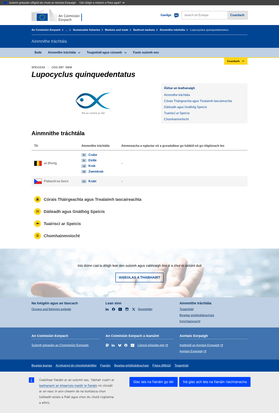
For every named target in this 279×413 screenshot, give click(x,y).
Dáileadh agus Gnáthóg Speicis (185, 107)
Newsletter (145, 309)
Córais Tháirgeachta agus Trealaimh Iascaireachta (198, 101)
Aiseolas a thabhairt (139, 277)
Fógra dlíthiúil (161, 365)
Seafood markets (144, 29)
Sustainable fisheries (86, 29)
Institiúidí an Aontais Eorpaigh (200, 345)
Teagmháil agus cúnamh (104, 52)
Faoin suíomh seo (146, 52)
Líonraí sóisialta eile (151, 345)
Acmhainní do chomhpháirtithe (76, 365)
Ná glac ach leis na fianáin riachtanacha (215, 382)
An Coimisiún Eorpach (46, 29)
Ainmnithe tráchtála (172, 29)
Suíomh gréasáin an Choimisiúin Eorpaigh (60, 345)
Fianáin (105, 365)
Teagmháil (187, 309)
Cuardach (237, 15)
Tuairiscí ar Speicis (177, 113)
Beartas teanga (42, 365)
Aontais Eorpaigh (191, 351)
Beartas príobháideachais (197, 315)
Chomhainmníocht (176, 119)
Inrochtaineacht (190, 321)
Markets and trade (116, 29)
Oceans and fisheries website (51, 309)
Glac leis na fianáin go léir (153, 382)
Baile (38, 52)
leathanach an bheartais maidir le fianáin (68, 385)
